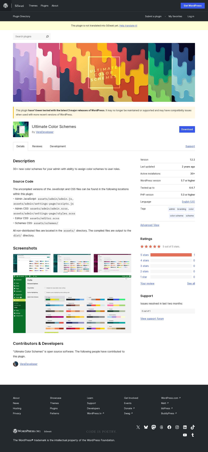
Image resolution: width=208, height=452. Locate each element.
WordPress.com (171, 398)
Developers (93, 408)
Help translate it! (128, 25)
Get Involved (131, 398)
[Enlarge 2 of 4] (86, 258)
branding (181, 209)
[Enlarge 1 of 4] (46, 258)
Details (20, 146)
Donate (129, 408)
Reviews (37, 146)
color (191, 209)
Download (187, 129)
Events (127, 403)
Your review (147, 283)
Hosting (17, 408)
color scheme (176, 215)
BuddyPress (169, 413)
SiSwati (48, 431)
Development (58, 146)
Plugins (54, 408)
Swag (128, 413)
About (16, 398)
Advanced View (149, 225)
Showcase (55, 398)
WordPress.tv (95, 413)
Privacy (17, 413)
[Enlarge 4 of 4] (127, 279)
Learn (90, 398)
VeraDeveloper (44, 132)
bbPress (167, 408)
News (16, 403)
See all (191, 283)
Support (190, 146)
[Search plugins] (47, 36)
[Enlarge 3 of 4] (127, 258)
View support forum (152, 318)
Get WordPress (193, 5)
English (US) (188, 201)
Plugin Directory (21, 16)
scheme (190, 215)
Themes (54, 403)
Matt (165, 403)
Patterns (54, 413)
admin (172, 209)
